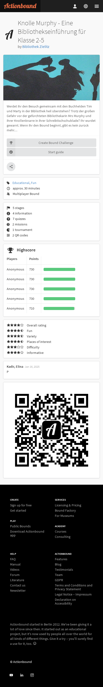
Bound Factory (65, 510)
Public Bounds (20, 526)
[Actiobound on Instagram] (32, 675)
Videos (14, 569)
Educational (20, 183)
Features (61, 559)
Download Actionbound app (27, 533)
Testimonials (64, 569)
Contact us (17, 585)
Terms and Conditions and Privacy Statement (73, 587)
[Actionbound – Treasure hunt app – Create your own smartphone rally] (20, 6)
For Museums (64, 516)
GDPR (59, 580)
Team (59, 575)
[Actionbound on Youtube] (11, 675)
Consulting (62, 536)
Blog (58, 564)
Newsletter (18, 590)
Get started (18, 510)
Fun (33, 183)
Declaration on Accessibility (65, 601)
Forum (15, 575)
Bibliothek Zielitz (35, 46)
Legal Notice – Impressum (73, 594)
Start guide (56, 152)
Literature (17, 580)
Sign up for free (21, 505)
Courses (60, 531)
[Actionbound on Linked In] (21, 675)
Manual (15, 564)
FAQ (13, 559)
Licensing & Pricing (68, 505)
